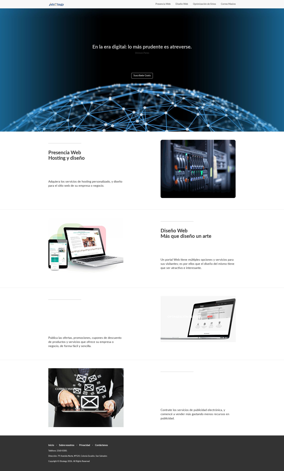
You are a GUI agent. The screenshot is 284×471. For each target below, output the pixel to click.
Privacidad (84, 445)
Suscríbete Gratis (142, 75)
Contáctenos (101, 445)
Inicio (51, 445)
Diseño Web (182, 4)
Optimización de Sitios (204, 4)
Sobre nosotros (66, 445)
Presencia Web (163, 4)
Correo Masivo (228, 4)
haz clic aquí (198, 162)
